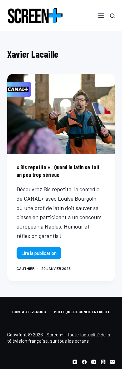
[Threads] (103, 362)
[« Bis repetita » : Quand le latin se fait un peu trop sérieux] (60, 114)
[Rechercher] (112, 15)
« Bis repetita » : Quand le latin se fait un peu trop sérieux (58, 171)
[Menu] (101, 15)
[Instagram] (93, 362)
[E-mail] (112, 362)
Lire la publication (39, 254)
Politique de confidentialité (82, 311)
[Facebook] (84, 362)
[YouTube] (75, 362)
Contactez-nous (29, 311)
